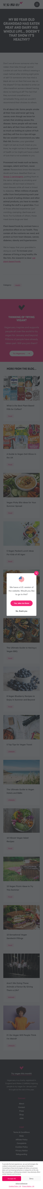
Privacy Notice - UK (28, 1186)
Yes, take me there (21, 603)
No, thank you (21, 611)
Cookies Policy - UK (15, 1186)
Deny (31, 1178)
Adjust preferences (21, 1183)
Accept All (12, 1178)
